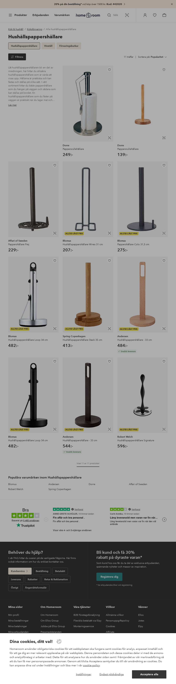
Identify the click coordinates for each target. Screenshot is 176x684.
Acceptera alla (149, 674)
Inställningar (83, 674)
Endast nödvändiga (112, 674)
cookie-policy (91, 665)
